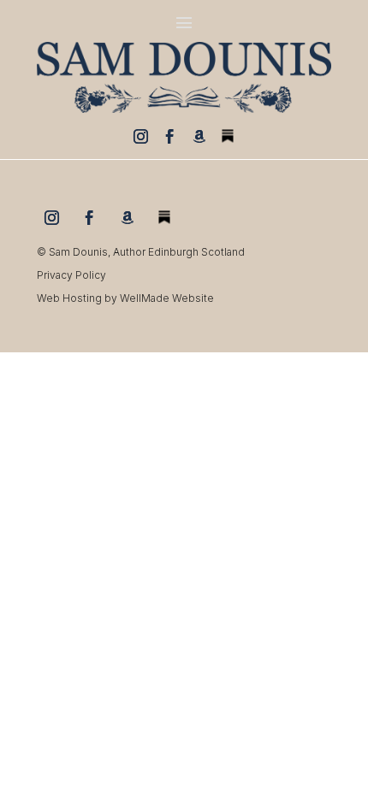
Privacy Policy (71, 275)
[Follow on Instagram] (140, 136)
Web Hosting (69, 298)
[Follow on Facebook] (169, 136)
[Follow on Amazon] (198, 136)
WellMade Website (167, 298)
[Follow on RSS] (227, 136)
